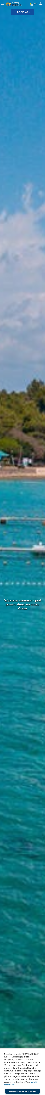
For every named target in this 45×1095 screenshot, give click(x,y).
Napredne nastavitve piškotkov (22, 1091)
